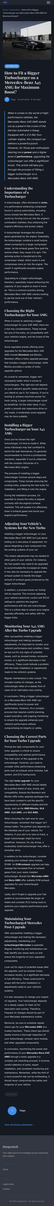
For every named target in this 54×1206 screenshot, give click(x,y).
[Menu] (48, 2)
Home (5, 10)
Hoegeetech (10, 1146)
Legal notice (8, 1184)
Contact (6, 1189)
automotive (15, 10)
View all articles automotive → (19, 1124)
